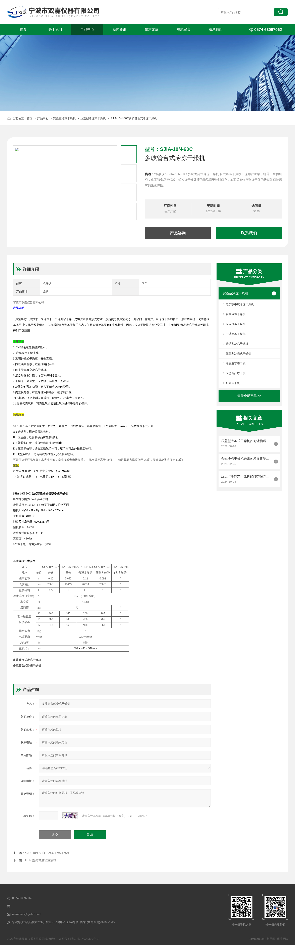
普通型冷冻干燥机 (237, 343)
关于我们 (55, 29)
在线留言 (183, 29)
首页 (23, 29)
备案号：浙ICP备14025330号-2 (79, 938)
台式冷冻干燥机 (235, 314)
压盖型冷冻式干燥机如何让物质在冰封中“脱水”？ (246, 441)
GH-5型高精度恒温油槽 (40, 860)
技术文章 (151, 29)
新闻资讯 (119, 29)
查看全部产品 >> (249, 395)
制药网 (271, 938)
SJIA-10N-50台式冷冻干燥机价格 (47, 853)
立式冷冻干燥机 (235, 324)
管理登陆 (282, 938)
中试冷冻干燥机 (235, 333)
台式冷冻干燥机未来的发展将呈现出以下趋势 (246, 458)
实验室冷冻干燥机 (64, 118)
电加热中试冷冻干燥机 (240, 304)
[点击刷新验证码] (70, 815)
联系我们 (215, 29)
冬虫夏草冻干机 (235, 363)
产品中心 (87, 29)
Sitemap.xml (257, 938)
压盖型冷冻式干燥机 (93, 118)
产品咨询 (178, 233)
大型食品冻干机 (235, 373)
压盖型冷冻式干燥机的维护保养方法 (246, 476)
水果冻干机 (233, 383)
